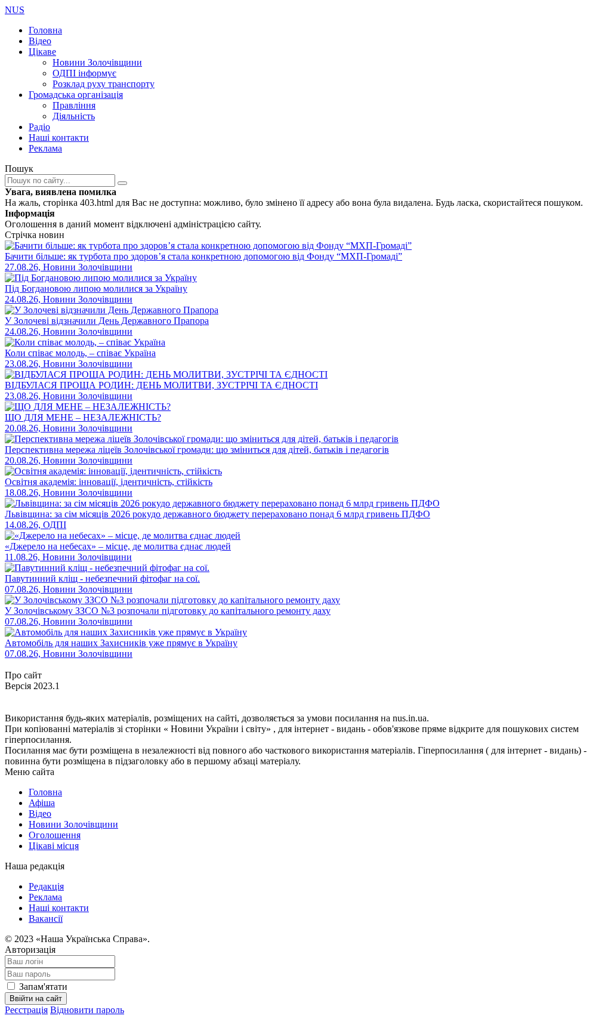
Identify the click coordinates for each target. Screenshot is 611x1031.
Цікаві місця (54, 846)
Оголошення (55, 835)
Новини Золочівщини (97, 62)
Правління (74, 105)
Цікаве (42, 52)
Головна (45, 30)
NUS (14, 10)
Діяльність (74, 116)
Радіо (39, 127)
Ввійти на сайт (36, 998)
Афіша (42, 803)
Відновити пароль (87, 1010)
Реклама (45, 148)
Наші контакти (59, 137)
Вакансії (46, 918)
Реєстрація (26, 1010)
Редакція (46, 886)
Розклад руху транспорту (104, 84)
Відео (40, 41)
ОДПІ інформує (84, 73)
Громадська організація (76, 94)
